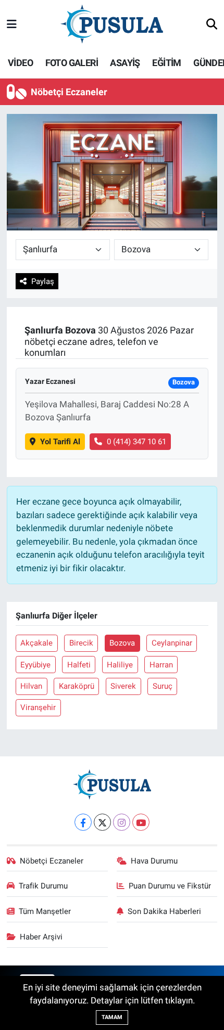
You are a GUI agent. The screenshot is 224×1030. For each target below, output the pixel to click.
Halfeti (79, 665)
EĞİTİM (166, 62)
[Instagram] (121, 822)
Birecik (81, 643)
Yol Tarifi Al (60, 441)
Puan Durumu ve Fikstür (170, 886)
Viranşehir (38, 707)
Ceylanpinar (172, 643)
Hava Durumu (154, 861)
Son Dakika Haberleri (164, 911)
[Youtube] (141, 822)
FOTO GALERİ (71, 62)
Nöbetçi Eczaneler (51, 861)
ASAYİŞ (125, 62)
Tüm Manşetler (45, 911)
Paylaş (42, 281)
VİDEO (20, 62)
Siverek (123, 686)
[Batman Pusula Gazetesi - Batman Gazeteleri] (111, 24)
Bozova (122, 643)
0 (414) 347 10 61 (136, 441)
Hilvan (31, 686)
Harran (161, 665)
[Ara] (211, 25)
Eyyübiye (35, 665)
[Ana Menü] (12, 24)
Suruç (162, 686)
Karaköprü (76, 686)
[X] (102, 822)
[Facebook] (83, 822)
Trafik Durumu (43, 886)
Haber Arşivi (41, 937)
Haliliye (120, 665)
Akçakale (36, 643)
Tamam (112, 1017)
